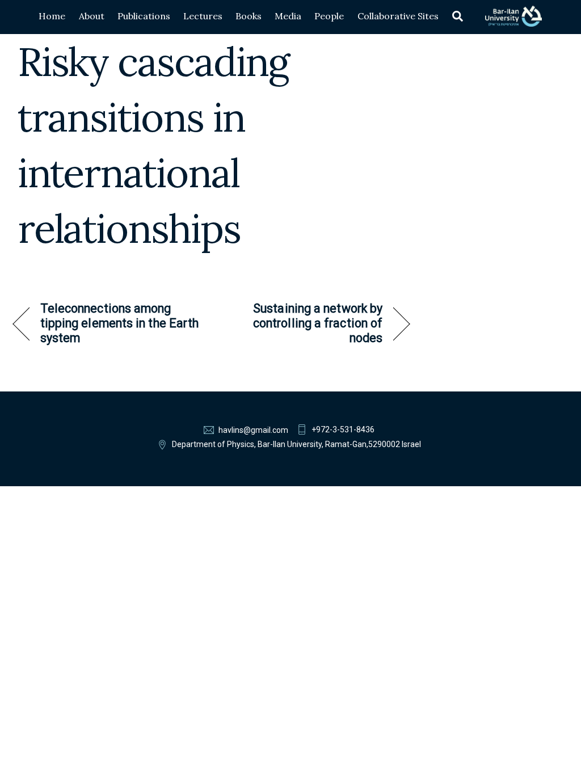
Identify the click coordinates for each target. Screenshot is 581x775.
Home (52, 16)
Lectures (202, 16)
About (91, 16)
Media (288, 16)
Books (248, 16)
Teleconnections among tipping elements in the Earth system (119, 323)
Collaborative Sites (398, 16)
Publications (143, 16)
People (329, 16)
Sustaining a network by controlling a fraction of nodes (302, 323)
